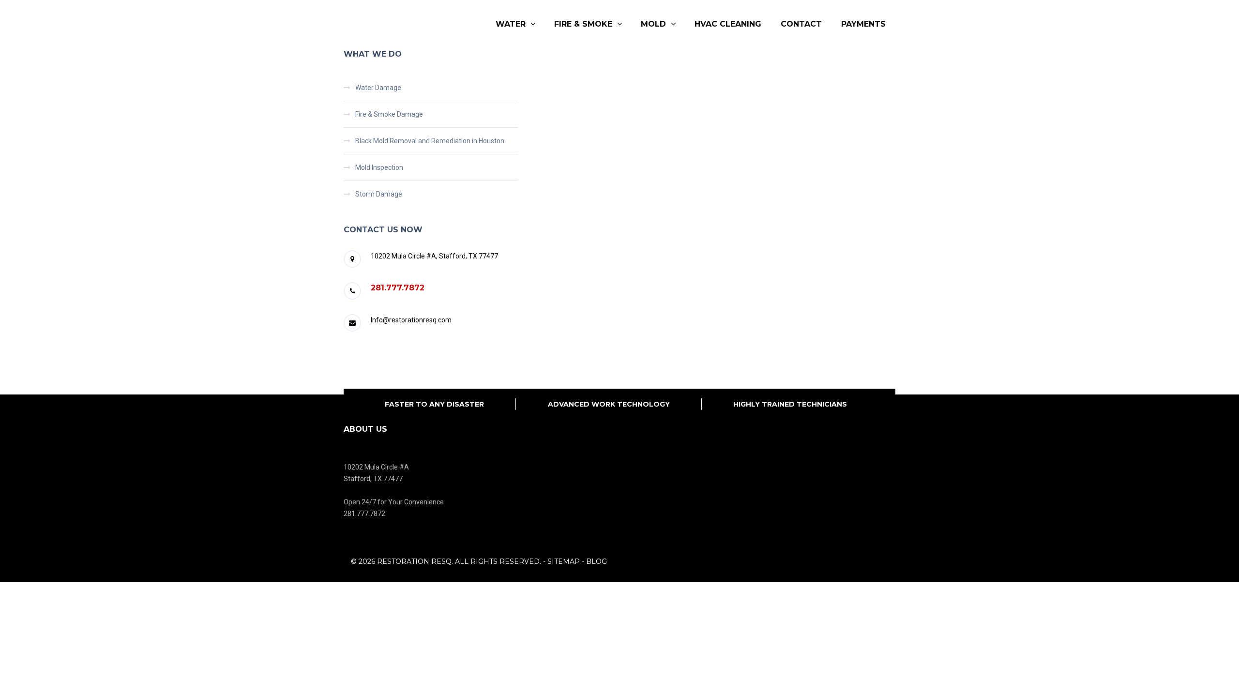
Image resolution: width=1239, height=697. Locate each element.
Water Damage (378, 87)
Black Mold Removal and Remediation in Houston (429, 141)
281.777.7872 (397, 287)
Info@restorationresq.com (411, 320)
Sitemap (563, 561)
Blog (596, 561)
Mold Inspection (379, 167)
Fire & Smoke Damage (389, 114)
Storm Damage (378, 194)
